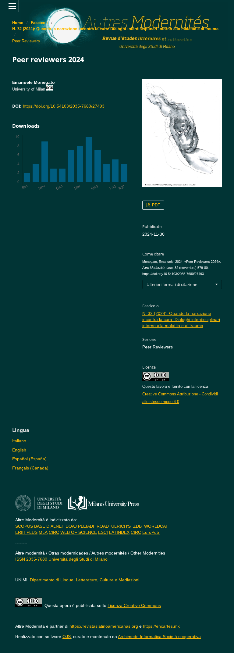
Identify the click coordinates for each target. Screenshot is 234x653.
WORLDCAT (156, 526)
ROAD (103, 526)
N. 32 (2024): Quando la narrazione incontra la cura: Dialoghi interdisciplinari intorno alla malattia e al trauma (115, 29)
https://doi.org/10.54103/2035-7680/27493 (64, 106)
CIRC (54, 532)
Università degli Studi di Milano (78, 559)
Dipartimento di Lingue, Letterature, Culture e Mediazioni (84, 579)
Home (17, 22)
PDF (155, 205)
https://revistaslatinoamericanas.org (103, 626)
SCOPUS (24, 526)
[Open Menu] (12, 6)
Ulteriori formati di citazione (172, 284)
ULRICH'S (121, 526)
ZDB (138, 526)
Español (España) (29, 458)
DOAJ (71, 526)
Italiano (19, 440)
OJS (66, 636)
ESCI (103, 532)
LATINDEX (119, 532)
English (19, 450)
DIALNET (55, 526)
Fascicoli (39, 22)
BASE (39, 526)
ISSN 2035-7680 (31, 559)
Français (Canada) (30, 468)
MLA (43, 532)
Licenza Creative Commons (134, 605)
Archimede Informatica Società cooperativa (159, 636)
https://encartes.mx (161, 626)
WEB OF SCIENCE (78, 532)
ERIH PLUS (26, 532)
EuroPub (151, 532)
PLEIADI (86, 526)
